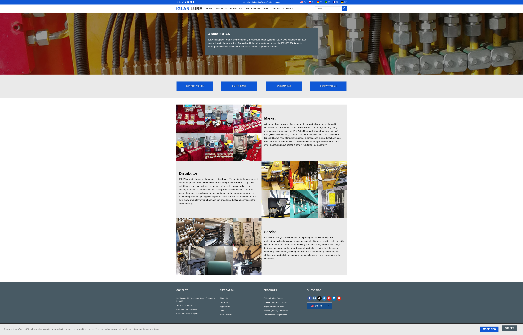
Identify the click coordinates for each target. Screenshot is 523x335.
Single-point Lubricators (274, 306)
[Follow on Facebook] (178, 2)
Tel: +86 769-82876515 (186, 305)
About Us (224, 298)
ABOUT (276, 8)
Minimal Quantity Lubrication (276, 311)
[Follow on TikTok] (183, 2)
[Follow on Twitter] (185, 2)
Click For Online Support (186, 314)
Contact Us (224, 302)
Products (221, 8)
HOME (209, 8)
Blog (266, 8)
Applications (253, 8)
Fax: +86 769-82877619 (186, 309)
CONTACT (288, 8)
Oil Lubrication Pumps (273, 298)
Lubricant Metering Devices (275, 315)
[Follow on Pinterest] (188, 2)
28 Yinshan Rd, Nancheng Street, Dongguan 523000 (195, 299)
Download (236, 8)
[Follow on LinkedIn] (191, 2)
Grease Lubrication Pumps (275, 302)
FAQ (222, 311)
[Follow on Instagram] (180, 2)
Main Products (226, 315)
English (318, 306)
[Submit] (344, 8)
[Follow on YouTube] (193, 2)
